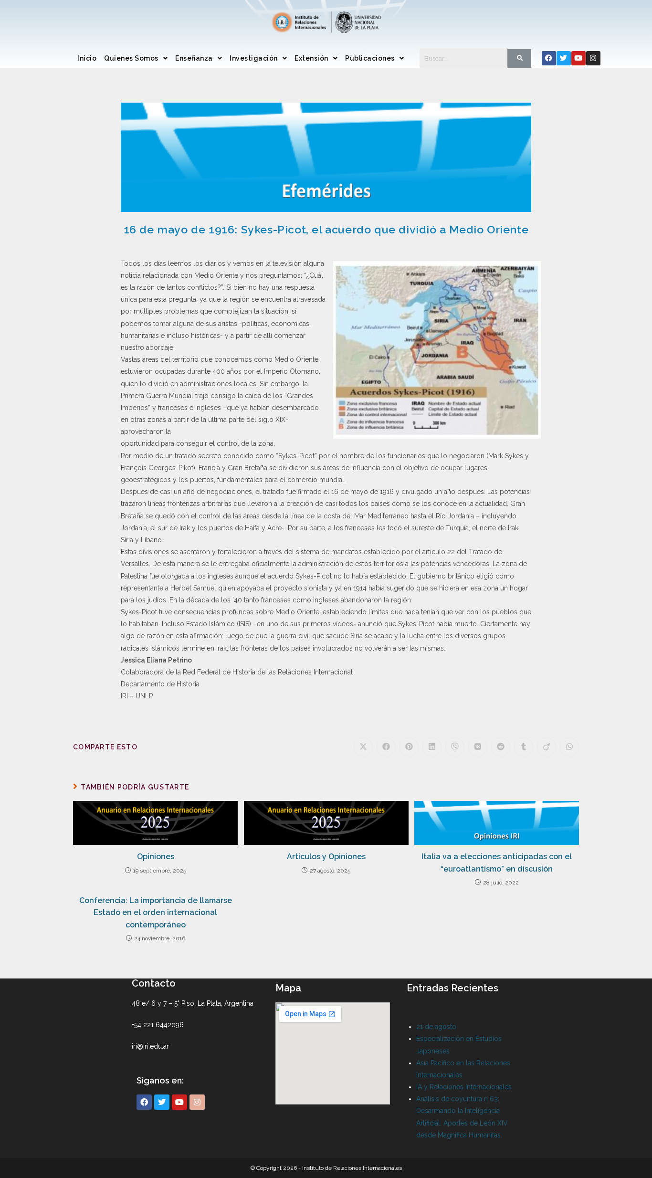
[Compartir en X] (363, 747)
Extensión (311, 58)
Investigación (254, 58)
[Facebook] (549, 58)
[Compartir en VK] (477, 747)
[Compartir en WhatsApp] (569, 747)
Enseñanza (194, 58)
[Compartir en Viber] (454, 747)
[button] (135, 58)
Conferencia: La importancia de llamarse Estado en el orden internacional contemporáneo (155, 912)
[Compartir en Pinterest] (409, 747)
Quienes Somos (131, 58)
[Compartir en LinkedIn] (432, 747)
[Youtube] (578, 58)
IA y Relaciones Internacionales (464, 1087)
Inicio (86, 58)
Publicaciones (370, 58)
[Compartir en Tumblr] (523, 747)
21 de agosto (436, 1027)
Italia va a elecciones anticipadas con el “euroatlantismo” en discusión (496, 862)
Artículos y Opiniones (326, 856)
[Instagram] (593, 58)
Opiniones (155, 856)
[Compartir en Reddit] (500, 747)
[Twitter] (564, 58)
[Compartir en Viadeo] (546, 747)
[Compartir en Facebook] (386, 747)
